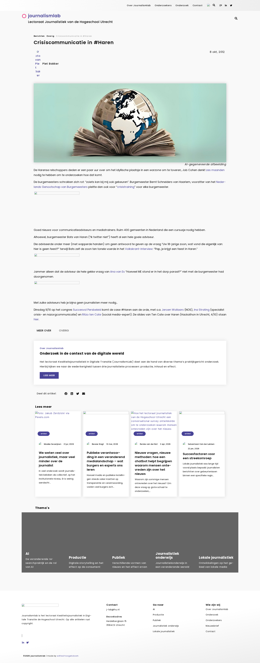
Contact (198, 5)
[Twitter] (231, 5)
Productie (158, 614)
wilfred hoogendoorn (68, 656)
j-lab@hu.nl (113, 609)
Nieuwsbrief (212, 625)
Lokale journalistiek (164, 631)
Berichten (39, 36)
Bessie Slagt (98, 444)
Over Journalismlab (139, 5)
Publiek (157, 620)
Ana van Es (117, 271)
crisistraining (125, 187)
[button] (66, 393)
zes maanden (215, 170)
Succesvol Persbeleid (87, 310)
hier (36, 319)
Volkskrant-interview (139, 249)
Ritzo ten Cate (91, 314)
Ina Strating (201, 310)
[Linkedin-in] (225, 5)
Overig (50, 36)
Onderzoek (182, 5)
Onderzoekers (163, 5)
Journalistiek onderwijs (166, 625)
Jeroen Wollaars (173, 310)
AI (154, 609)
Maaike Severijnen (53, 444)
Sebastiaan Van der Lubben (202, 444)
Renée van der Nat (149, 444)
